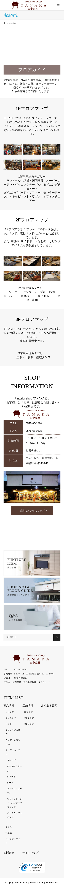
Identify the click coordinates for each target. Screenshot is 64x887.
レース (10, 782)
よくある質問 (49, 705)
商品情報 (9, 705)
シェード (11, 776)
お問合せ (9, 852)
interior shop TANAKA (27, 882)
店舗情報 (27, 705)
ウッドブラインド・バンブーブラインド (14, 803)
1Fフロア (28, 712)
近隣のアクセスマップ (32, 510)
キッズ (8, 827)
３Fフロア (29, 724)
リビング (9, 712)
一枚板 (8, 833)
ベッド (8, 724)
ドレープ (11, 760)
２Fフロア (29, 718)
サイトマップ (30, 852)
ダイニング (10, 718)
